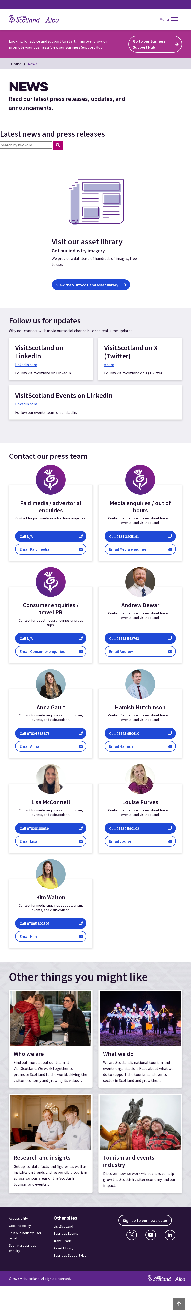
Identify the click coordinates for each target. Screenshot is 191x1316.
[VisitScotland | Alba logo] (39, 19)
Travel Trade (63, 1241)
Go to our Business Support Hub (149, 44)
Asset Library (63, 1248)
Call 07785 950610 (129, 733)
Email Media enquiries (140, 549)
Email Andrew (126, 651)
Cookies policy (20, 1225)
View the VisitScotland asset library (87, 284)
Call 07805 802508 (34, 923)
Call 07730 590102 (124, 828)
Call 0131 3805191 (138, 536)
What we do (118, 1054)
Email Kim (34, 936)
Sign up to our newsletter (145, 1220)
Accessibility (18, 1218)
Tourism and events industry (128, 1161)
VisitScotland (63, 1226)
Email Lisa (37, 841)
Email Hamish (131, 746)
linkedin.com (26, 364)
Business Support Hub (70, 1255)
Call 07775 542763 (125, 638)
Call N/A (52, 536)
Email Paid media (53, 549)
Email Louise (126, 841)
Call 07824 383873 (34, 733)
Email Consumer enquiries (51, 651)
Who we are (29, 1054)
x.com (109, 364)
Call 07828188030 (36, 828)
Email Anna (34, 746)
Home (16, 63)
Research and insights (42, 1157)
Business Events (66, 1233)
